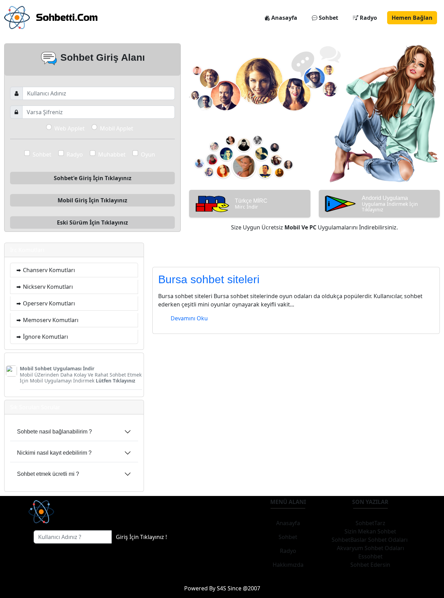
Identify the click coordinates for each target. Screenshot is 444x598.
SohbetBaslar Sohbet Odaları (370, 540)
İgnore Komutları (45, 336)
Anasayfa (283, 18)
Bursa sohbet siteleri (208, 279)
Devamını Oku (189, 318)
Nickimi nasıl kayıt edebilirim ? (54, 453)
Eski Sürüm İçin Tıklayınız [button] (92, 222)
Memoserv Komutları (50, 320)
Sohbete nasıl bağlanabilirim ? (54, 432)
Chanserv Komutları (48, 270)
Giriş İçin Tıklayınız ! (141, 537)
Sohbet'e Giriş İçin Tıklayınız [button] (92, 178)
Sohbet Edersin (370, 564)
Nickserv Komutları (47, 286)
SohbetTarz (370, 523)
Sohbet (327, 18)
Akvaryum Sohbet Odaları (370, 548)
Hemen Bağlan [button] (412, 18)
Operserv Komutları (48, 303)
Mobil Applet (116, 128)
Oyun (148, 154)
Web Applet (69, 128)
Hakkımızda (288, 564)
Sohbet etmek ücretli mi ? (48, 474)
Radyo (367, 18)
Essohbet (370, 556)
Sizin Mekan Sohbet (370, 531)
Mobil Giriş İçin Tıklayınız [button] (92, 200)
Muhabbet (112, 154)
